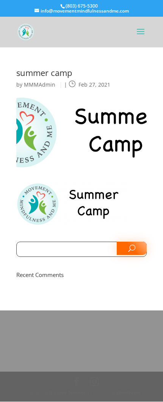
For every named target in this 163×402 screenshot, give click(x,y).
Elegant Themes (68, 392)
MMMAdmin (39, 84)
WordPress (128, 392)
